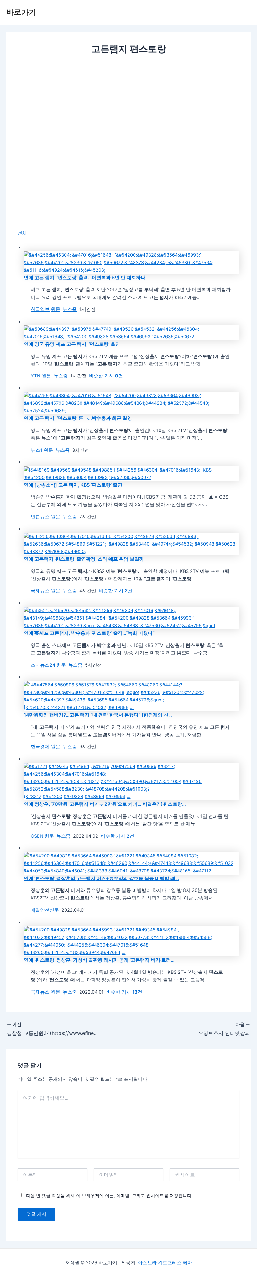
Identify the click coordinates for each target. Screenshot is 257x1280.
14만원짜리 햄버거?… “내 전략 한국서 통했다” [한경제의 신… (98, 715)
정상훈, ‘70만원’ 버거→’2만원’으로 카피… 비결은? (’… (110, 804)
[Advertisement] (128, 108)
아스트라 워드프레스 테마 (165, 1263)
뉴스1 (36, 450)
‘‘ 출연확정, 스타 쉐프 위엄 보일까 (89, 559)
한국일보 (40, 309)
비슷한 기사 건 (106, 376)
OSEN (37, 836)
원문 (55, 309)
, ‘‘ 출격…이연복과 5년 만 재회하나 (89, 277)
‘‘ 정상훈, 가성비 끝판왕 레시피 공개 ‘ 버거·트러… (104, 960)
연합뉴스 (40, 517)
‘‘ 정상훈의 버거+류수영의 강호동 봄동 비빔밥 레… (106, 878)
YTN (35, 376)
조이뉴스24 (43, 665)
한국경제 (40, 746)
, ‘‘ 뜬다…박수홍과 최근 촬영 (83, 418)
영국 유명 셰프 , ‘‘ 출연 (77, 344)
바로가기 (21, 12)
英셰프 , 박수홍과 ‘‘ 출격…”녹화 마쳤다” (94, 633)
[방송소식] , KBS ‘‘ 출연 (78, 485)
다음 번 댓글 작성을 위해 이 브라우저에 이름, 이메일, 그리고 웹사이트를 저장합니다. (109, 1195)
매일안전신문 (45, 910)
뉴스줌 (70, 309)
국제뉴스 (40, 591)
